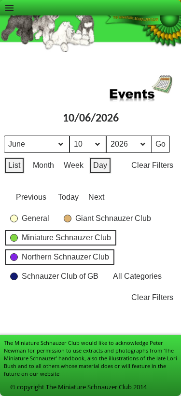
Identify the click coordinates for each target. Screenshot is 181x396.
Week (74, 165)
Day (100, 165)
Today (68, 197)
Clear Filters (152, 165)
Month (43, 165)
